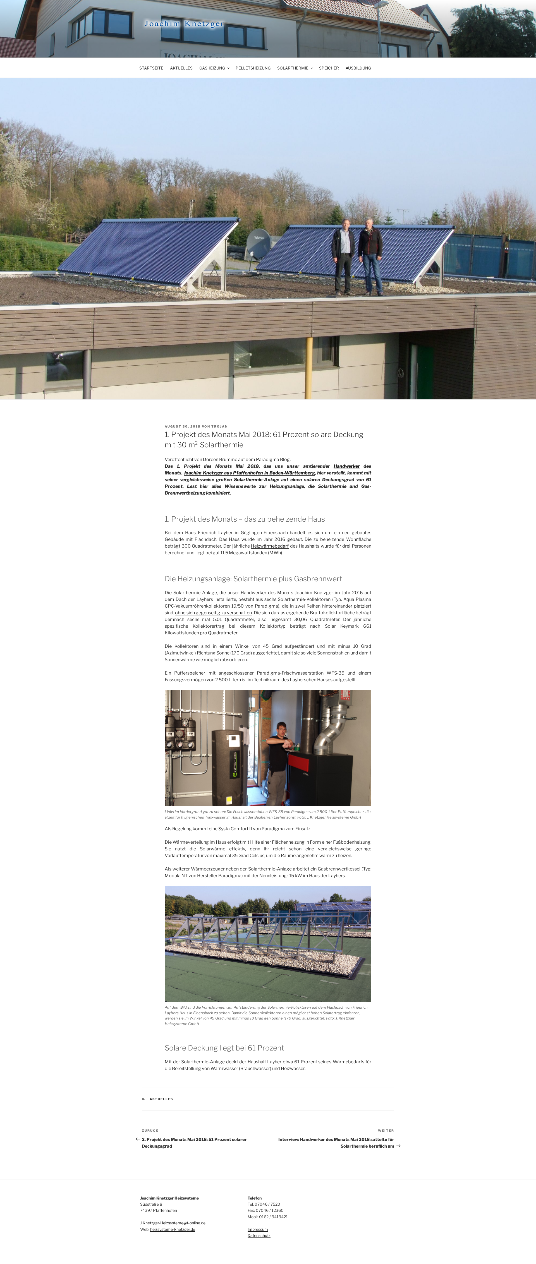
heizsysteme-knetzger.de (172, 1229)
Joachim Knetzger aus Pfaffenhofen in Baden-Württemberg (249, 473)
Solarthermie (292, 68)
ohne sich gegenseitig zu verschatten (213, 612)
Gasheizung (212, 68)
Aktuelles (181, 68)
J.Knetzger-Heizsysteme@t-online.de (172, 1222)
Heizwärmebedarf (270, 546)
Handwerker (347, 466)
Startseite (151, 68)
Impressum (258, 1229)
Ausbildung (358, 68)
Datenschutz (259, 1235)
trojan (219, 426)
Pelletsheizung (253, 68)
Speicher (329, 68)
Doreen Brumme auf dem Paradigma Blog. (247, 459)
